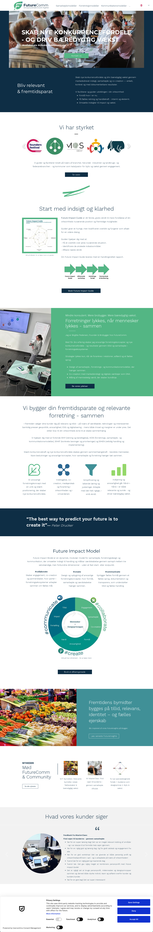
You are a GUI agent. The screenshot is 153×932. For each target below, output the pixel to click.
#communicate (112, 572)
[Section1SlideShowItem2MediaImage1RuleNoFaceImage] (80, 878)
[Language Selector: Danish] (145, 5)
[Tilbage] (7, 854)
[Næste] (146, 854)
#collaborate (41, 571)
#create (77, 572)
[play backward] (23, 146)
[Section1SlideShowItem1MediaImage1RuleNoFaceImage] (76, 878)
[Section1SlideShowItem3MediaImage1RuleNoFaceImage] (78, 878)
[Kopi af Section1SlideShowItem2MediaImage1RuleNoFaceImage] (72, 878)
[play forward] (128, 146)
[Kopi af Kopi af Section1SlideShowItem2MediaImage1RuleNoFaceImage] (74, 878)
